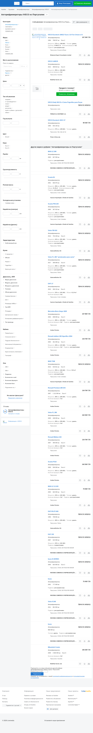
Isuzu (50, 579)
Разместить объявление (67, 94)
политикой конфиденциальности (62, 676)
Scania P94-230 (53, 204)
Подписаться (37, 674)
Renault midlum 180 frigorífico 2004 (60, 336)
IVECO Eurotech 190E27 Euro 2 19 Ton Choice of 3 (65, 34)
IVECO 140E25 (53, 61)
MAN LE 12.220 (53, 486)
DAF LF (50, 283)
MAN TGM (51, 361)
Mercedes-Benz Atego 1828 (57, 311)
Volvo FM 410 (52, 230)
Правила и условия (30, 695)
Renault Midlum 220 (54, 437)
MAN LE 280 (52, 151)
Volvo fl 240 (52, 601)
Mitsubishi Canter (54, 647)
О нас (4, 695)
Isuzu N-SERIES (53, 559)
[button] (84, 55)
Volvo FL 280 (52, 412)
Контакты (5, 701)
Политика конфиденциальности (33, 698)
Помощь (4, 698)
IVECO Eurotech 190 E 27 (56, 120)
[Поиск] (24, 3)
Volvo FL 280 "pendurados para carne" (61, 257)
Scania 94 (51, 177)
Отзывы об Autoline (30, 705)
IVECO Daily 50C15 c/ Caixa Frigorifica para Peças (65, 102)
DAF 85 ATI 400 (53, 511)
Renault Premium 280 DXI (56, 388)
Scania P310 (52, 462)
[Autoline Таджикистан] (6, 3)
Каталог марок (28, 708)
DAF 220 (51, 534)
